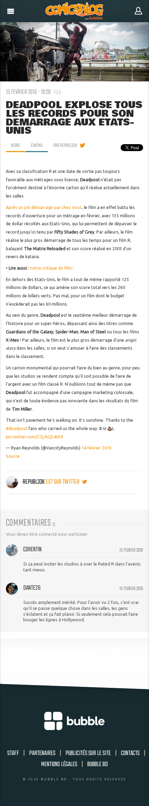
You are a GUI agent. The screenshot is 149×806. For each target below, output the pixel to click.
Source (13, 456)
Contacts (130, 753)
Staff (13, 753)
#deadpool (16, 428)
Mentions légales (59, 764)
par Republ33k (65, 145)
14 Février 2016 (96, 448)
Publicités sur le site (88, 753)
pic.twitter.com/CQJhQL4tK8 (34, 437)
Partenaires (42, 753)
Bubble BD (97, 764)
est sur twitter (63, 482)
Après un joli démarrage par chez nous (44, 207)
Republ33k (34, 482)
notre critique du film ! (52, 268)
